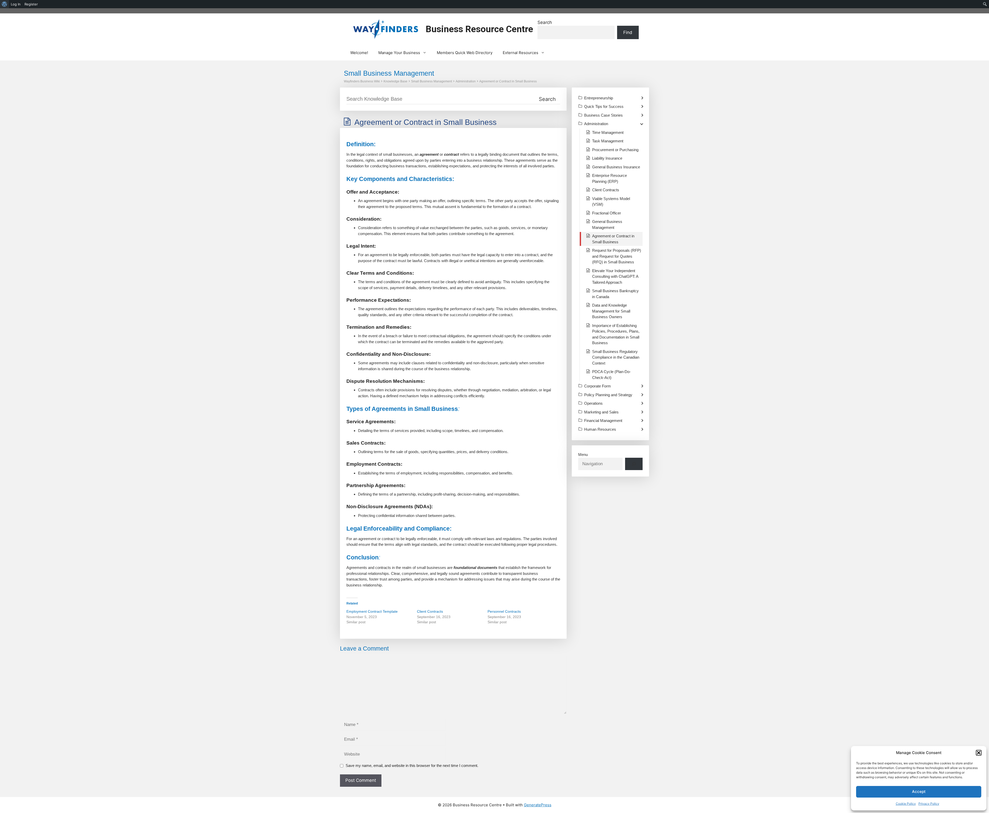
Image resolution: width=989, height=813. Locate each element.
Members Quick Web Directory (464, 52)
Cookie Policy (906, 804)
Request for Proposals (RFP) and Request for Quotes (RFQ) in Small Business (616, 256)
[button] (978, 752)
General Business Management (607, 224)
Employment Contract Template (372, 611)
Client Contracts (430, 611)
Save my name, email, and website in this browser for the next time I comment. (412, 765)
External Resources (520, 52)
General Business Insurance (616, 167)
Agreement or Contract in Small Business (508, 81)
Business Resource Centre (479, 29)
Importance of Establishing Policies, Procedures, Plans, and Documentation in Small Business (616, 334)
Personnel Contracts (504, 611)
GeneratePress (537, 804)
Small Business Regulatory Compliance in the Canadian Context (615, 357)
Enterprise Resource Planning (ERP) (609, 178)
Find (627, 32)
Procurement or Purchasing (615, 150)
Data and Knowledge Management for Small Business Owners (611, 311)
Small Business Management (431, 81)
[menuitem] (4, 4)
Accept (919, 791)
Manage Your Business (399, 52)
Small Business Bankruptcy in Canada (615, 294)
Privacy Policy (928, 804)
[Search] (634, 464)
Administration (466, 81)
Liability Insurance (607, 158)
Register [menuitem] (31, 4)
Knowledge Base (395, 81)
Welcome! (359, 52)
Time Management (608, 132)
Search (545, 22)
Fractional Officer (606, 213)
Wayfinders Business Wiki (362, 81)
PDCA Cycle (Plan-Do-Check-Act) (611, 374)
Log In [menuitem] (16, 4)
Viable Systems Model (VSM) (611, 201)
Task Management (607, 141)
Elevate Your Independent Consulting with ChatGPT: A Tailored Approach (615, 276)
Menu (583, 454)
